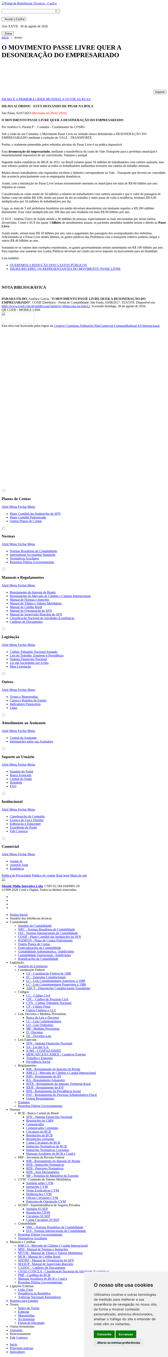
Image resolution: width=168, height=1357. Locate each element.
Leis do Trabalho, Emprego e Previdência (37, 655)
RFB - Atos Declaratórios (42, 1172)
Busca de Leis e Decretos (42, 1017)
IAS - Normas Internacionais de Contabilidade (48, 933)
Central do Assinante (23, 737)
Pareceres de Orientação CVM (46, 1201)
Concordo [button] (104, 1334)
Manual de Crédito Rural (26, 607)
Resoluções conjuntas (40, 1139)
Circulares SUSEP (38, 1216)
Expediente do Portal (23, 827)
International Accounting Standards (32, 554)
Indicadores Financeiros (25, 704)
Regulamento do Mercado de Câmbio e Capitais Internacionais (50, 596)
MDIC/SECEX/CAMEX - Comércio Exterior (56, 1054)
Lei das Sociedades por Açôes (29, 663)
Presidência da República (34, 1293)
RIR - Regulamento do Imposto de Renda (53, 1069)
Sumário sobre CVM (39, 1183)
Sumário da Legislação (33, 966)
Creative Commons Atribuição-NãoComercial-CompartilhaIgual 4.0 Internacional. (107, 325)
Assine (13, 19)
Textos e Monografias (24, 696)
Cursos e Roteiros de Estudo (28, 700)
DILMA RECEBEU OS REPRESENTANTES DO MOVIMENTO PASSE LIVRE (65, 268)
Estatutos (24, 1102)
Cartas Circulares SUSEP (42, 1220)
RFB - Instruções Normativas (45, 1164)
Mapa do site (78, 875)
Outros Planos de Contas (26, 521)
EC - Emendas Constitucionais (46, 977)
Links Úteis (25, 1289)
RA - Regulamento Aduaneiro (45, 1080)
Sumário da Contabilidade (35, 925)
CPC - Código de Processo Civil (47, 999)
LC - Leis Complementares (43, 1021)
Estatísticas (17, 868)
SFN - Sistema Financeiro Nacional (49, 1043)
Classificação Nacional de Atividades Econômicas (42, 618)
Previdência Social (38, 1061)
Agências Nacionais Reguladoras (39, 1297)
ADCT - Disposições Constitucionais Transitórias (58, 988)
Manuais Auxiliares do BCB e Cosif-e (50, 1153)
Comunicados (35, 1124)
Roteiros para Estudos (24, 1300)
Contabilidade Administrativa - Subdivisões (46, 951)
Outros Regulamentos (40, 1098)
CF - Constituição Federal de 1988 (48, 973)
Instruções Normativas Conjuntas (47, 1150)
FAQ (13, 786)
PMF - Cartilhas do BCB (34, 1275)
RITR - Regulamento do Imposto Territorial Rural (58, 1084)
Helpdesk (16, 782)
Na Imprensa (26, 1319)
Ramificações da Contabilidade (38, 959)
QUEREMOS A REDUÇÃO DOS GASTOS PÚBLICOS (48, 265)
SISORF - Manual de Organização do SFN (46, 1260)
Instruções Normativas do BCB (46, 1146)
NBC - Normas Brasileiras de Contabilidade (46, 929)
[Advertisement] (76, 76)
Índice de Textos (28, 1308)
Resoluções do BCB (39, 1135)
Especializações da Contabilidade (39, 947)
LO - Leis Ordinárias (39, 1025)
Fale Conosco (19, 831)
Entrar (7, 33)
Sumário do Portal (21, 771)
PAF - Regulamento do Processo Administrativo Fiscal (61, 1095)
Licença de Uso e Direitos (26, 820)
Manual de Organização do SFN (31, 610)
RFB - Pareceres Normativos (45, 1168)
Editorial (23, 1311)
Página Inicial (18, 914)
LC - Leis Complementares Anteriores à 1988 (55, 981)
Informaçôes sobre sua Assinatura (31, 741)
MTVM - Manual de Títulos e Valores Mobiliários (50, 1253)
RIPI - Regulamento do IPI (43, 1076)
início (5, 37)
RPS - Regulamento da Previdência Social (53, 1091)
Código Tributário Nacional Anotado (33, 651)
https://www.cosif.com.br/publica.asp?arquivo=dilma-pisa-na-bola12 (46, 306)
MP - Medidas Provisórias (43, 1028)
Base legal (62, 875)
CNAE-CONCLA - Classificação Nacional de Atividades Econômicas (63, 1271)
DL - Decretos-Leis (38, 1036)
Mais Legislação (20, 666)
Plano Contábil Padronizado (28, 517)
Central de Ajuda (21, 779)
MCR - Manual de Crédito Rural (39, 1256)
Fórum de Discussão (31, 1323)
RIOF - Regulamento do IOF (45, 1087)
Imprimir (160, 92)
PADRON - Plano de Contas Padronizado (45, 940)
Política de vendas (43, 875)
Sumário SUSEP (37, 1209)
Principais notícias (21, 1348)
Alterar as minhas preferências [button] (118, 1342)
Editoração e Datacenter (25, 823)
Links (13, 707)
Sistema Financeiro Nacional (28, 659)
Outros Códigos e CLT (41, 1010)
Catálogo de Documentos (26, 621)
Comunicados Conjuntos (42, 1128)
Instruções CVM (37, 1186)
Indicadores (17, 1352)
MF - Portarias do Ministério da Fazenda (52, 1175)
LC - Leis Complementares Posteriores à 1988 (56, 984)
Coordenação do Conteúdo (27, 816)
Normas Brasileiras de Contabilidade (33, 551)
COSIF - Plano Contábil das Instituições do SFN (49, 936)
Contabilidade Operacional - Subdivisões (44, 955)
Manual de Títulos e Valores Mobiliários (36, 603)
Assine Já (16, 861)
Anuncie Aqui (19, 865)
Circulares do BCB (38, 1131)
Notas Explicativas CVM (42, 1190)
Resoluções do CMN (39, 1120)
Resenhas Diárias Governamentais (32, 562)
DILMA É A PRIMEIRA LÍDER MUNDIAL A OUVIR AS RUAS (46, 99)
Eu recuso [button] (126, 1334)
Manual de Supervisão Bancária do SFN (36, 614)
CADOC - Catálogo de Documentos (41, 1267)
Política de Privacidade (16, 875)
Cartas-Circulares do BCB (43, 1142)
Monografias (26, 1315)
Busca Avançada (20, 775)
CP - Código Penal (38, 1006)
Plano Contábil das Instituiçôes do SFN (35, 513)
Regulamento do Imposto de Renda (33, 592)
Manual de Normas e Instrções (29, 599)
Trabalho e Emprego (39, 1058)
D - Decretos (34, 1032)
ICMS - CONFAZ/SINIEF (43, 1050)
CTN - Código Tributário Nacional (48, 1003)
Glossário (17, 1330)
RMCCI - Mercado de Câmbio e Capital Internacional (61, 1072)
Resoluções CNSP (38, 1212)
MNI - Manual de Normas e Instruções (43, 1249)
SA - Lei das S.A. (37, 1047)
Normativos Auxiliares (24, 558)
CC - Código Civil (38, 995)
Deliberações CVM (38, 1194)
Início (13, 1344)
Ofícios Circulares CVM (42, 1198)
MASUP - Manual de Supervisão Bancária (45, 1264)
